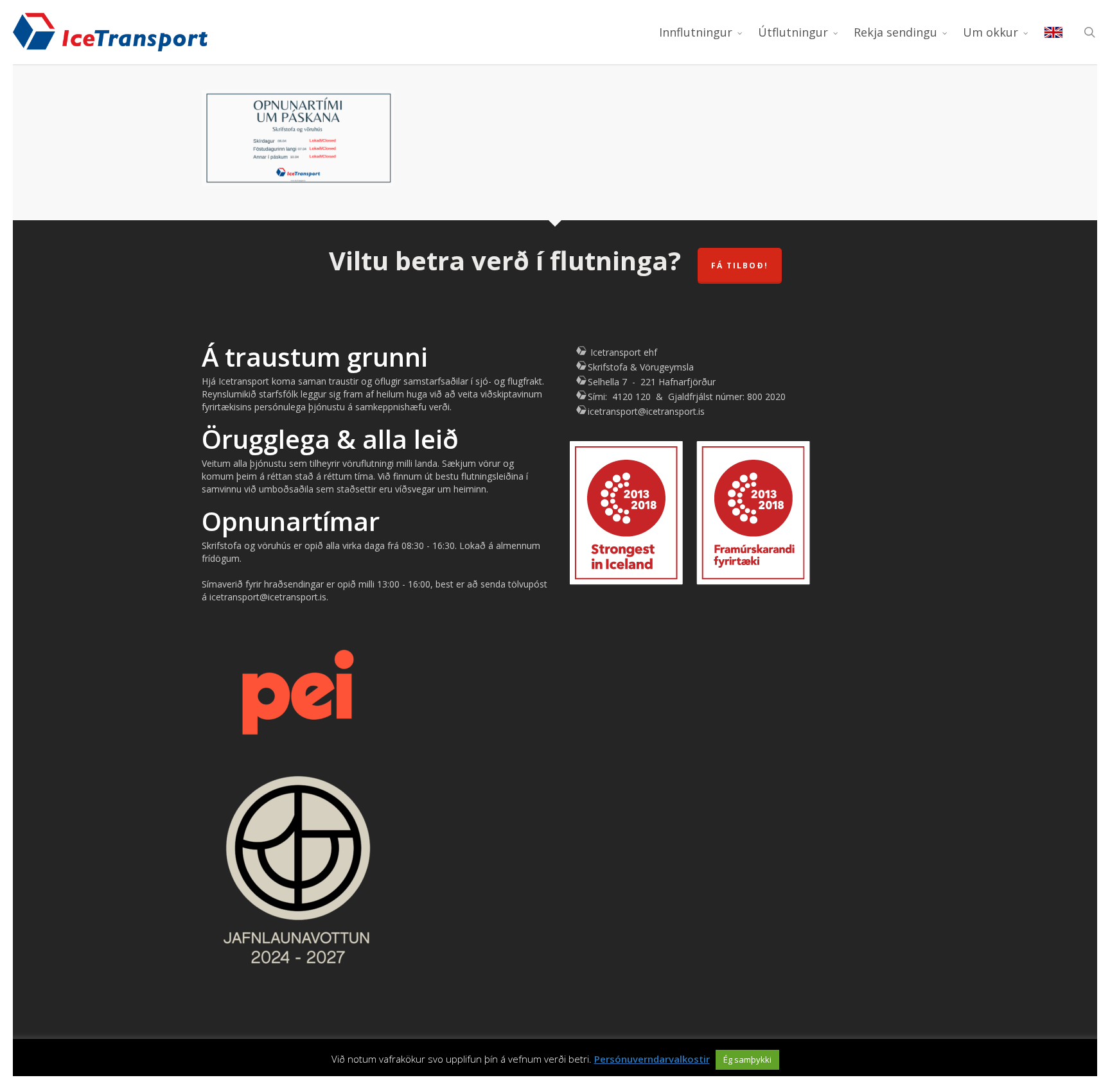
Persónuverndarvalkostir (652, 1058)
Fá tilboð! (739, 265)
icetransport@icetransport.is (646, 411)
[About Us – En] (1053, 32)
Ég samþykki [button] (747, 1059)
